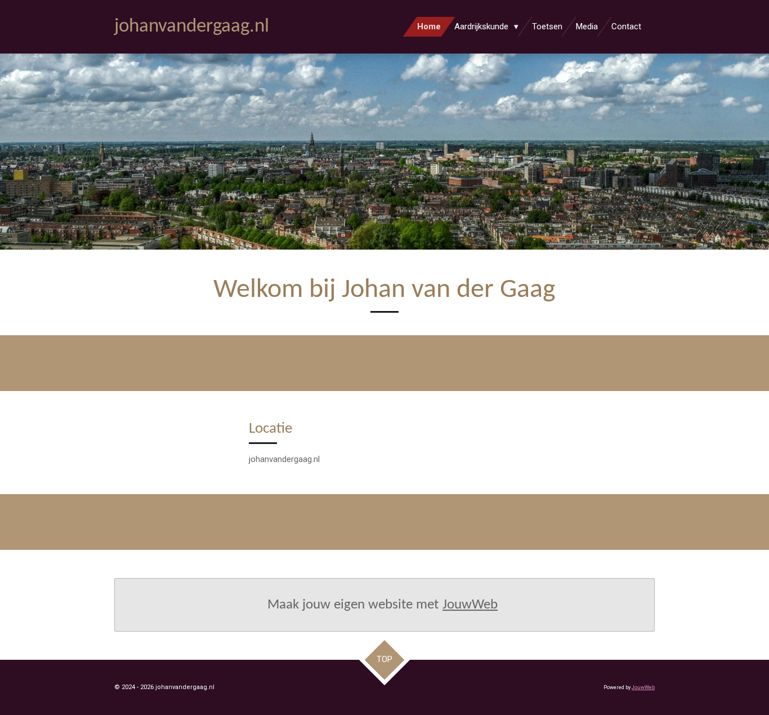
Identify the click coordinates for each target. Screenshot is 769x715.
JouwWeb (470, 605)
